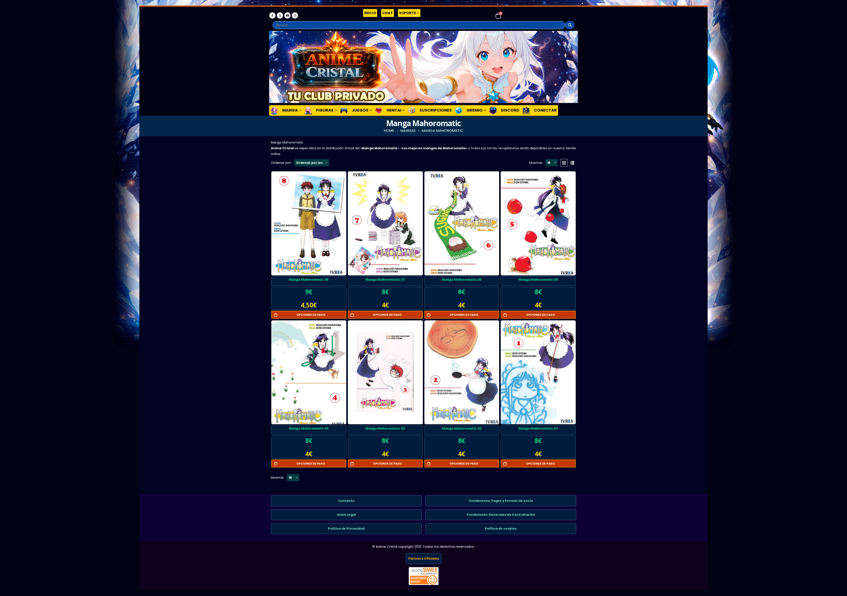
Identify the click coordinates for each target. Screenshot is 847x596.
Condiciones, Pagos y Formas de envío (500, 501)
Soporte (407, 12)
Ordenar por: (281, 162)
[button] (564, 162)
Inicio (370, 12)
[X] (280, 15)
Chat (387, 12)
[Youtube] (287, 15)
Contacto (346, 501)
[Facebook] (272, 15)
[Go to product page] (308, 223)
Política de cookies (501, 528)
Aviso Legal (346, 514)
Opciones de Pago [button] (310, 315)
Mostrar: (536, 162)
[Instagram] (295, 15)
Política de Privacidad (346, 528)
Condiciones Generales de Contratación (501, 514)
